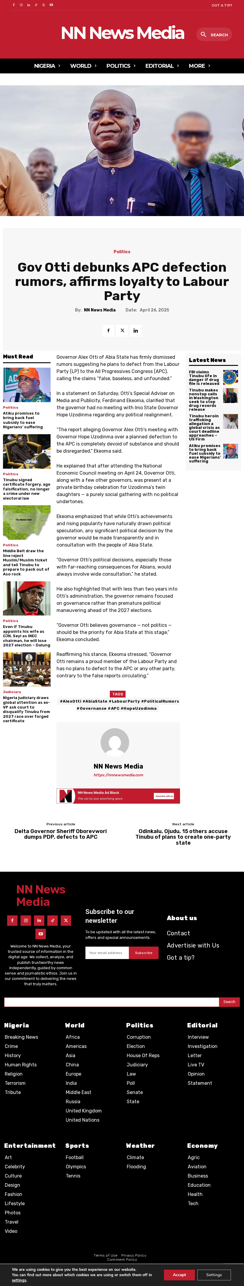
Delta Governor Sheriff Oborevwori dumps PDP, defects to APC (61, 834)
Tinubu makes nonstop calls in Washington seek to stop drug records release (203, 400)
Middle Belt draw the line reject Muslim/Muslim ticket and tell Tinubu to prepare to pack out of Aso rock (26, 562)
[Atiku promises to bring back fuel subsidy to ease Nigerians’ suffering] (27, 385)
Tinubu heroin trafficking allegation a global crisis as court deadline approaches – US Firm (204, 427)
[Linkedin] (28, 5)
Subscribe (143, 953)
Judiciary (12, 692)
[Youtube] (51, 5)
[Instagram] (21, 5)
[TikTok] (36, 5)
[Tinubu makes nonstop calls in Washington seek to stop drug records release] (230, 395)
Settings (214, 1275)
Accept (179, 1275)
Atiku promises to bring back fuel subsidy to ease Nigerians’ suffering (23, 420)
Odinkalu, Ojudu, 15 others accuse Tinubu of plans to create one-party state (183, 837)
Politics (122, 252)
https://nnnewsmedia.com (118, 775)
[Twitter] (44, 5)
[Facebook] (13, 5)
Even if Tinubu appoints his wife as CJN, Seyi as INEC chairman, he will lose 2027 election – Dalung (26, 635)
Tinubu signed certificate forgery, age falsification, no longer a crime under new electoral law (26, 489)
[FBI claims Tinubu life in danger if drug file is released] (230, 377)
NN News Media (100, 310)
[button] (214, 35)
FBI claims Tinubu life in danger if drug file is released (204, 378)
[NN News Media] (118, 742)
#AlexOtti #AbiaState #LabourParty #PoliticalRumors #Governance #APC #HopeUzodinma (119, 705)
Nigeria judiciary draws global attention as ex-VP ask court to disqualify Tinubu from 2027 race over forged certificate (26, 709)
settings (19, 1280)
